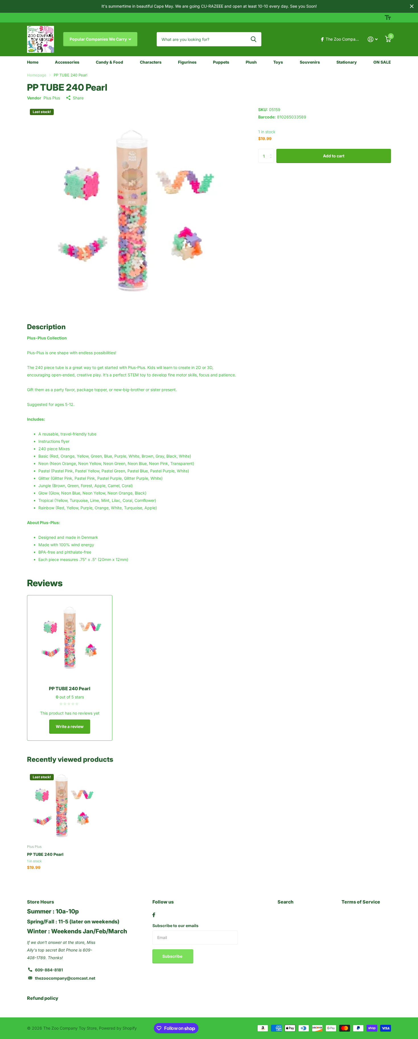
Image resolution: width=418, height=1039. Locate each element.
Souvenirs (310, 62)
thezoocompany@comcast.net (65, 978)
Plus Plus (52, 97)
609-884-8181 (49, 969)
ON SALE (382, 62)
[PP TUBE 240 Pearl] (61, 805)
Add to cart (333, 155)
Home (32, 62)
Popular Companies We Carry (99, 39)
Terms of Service (361, 902)
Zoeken (253, 39)
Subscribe (172, 956)
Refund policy (42, 998)
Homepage (36, 75)
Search (285, 902)
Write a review (70, 726)
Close (411, 6)
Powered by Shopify (118, 1028)
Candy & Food (109, 62)
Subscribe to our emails (175, 925)
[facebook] (153, 915)
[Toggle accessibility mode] (388, 17)
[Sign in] (372, 39)
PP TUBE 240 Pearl (45, 854)
